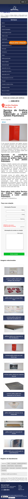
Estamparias (4, 52)
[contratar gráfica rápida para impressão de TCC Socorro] (13, 386)
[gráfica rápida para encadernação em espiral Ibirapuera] (13, 443)
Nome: (23, 210)
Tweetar (4, 122)
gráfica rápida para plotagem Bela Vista (13, 298)
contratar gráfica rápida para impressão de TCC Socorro (14, 394)
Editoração (4, 48)
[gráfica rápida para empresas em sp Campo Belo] (13, 405)
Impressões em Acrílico (6, 71)
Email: (23, 214)
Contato (20, 488)
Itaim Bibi (4, 465)
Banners (3, 26)
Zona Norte (18, 468)
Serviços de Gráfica (5, 90)
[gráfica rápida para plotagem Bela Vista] (13, 290)
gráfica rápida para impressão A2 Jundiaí (14, 432)
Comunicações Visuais (6, 32)
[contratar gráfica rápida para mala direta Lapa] (13, 347)
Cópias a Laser (5, 35)
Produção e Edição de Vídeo (7, 84)
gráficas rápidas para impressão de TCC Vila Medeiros (14, 337)
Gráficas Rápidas (5, 61)
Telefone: (22, 219)
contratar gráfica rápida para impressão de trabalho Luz (14, 317)
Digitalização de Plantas (7, 45)
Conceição (13, 463)
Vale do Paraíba (5, 468)
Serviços (14, 20)
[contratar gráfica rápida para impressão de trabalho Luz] (13, 309)
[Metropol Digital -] (14, 7)
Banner (3, 22)
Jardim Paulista (10, 465)
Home (19, 485)
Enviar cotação (14, 254)
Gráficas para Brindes (6, 58)
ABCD (9, 463)
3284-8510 (6, 12)
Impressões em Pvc (6, 74)
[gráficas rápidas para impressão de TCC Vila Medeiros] (13, 328)
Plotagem (4, 81)
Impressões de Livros (6, 68)
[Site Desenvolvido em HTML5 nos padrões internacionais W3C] (11, 497)
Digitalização (4, 39)
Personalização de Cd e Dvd (7, 77)
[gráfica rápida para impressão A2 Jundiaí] (13, 424)
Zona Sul (4, 470)
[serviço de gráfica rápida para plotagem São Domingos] (13, 271)
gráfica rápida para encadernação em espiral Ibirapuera (13, 451)
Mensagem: (20, 233)
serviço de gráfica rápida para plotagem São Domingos (13, 279)
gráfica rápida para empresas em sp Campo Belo (14, 413)
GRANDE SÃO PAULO (21, 463)
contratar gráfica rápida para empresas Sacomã (14, 375)
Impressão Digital (5, 64)
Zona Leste (12, 468)
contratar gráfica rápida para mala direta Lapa (13, 356)
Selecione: (4, 463)
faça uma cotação (18, 43)
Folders (3, 55)
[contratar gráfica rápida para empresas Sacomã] (13, 367)
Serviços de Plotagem (6, 93)
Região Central (18, 465)
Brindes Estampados (6, 29)
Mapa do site (21, 489)
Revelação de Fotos (6, 87)
